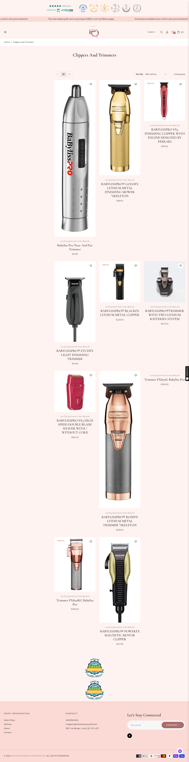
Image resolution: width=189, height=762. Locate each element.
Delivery (8, 724)
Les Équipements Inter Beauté (75, 241)
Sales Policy (9, 720)
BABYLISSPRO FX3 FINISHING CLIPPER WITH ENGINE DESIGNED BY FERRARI (165, 135)
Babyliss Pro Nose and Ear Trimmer (75, 247)
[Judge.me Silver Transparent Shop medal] (115, 8)
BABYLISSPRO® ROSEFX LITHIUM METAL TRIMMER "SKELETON (120, 521)
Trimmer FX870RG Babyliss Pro (74, 602)
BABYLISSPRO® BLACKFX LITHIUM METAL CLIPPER (119, 313)
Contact (7, 732)
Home (7, 42)
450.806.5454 (72, 720)
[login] (167, 32)
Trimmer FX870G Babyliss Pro (164, 380)
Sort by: (139, 74)
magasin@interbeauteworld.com (81, 724)
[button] (161, 32)
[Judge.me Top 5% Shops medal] (126, 8)
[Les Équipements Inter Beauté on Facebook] (129, 735)
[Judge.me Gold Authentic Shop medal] (94, 8)
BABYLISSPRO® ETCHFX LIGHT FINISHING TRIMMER (74, 355)
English (151, 32)
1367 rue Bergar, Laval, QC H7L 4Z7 (82, 728)
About (7, 728)
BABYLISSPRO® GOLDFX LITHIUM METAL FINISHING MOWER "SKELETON (119, 190)
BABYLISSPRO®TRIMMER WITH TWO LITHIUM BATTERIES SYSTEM (164, 315)
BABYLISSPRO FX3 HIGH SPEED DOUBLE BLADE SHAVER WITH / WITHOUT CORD (75, 426)
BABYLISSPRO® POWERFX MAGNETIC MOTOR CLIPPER (120, 635)
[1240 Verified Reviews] (94, 678)
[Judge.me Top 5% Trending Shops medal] (137, 8)
